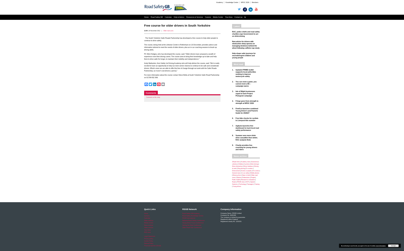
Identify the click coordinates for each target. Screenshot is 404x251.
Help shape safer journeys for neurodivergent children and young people (244, 55)
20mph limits (236, 162)
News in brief (246, 175)
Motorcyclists (237, 175)
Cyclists (246, 164)
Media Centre (218, 17)
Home (146, 17)
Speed (252, 182)
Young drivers (237, 186)
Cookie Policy (148, 241)
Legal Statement (149, 236)
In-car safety (245, 173)
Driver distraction (237, 166)
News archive (148, 225)
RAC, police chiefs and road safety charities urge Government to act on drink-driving (246, 34)
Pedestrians (246, 177)
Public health (236, 179)
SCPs (247, 182)
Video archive (148, 227)
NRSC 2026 (245, 2)
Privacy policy (148, 238)
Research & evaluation (248, 179)
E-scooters (249, 168)
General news (236, 173)
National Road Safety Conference (193, 220)
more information (381, 246)
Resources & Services (194, 17)
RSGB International (188, 218)
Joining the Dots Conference (191, 225)
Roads (234, 182)
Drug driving (241, 168)
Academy (219, 2)
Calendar (168, 17)
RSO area (147, 232)
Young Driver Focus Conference (193, 223)
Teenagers (250, 184)
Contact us (238, 17)
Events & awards (246, 171)
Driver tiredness (248, 166)
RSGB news (241, 182)
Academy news (245, 162)
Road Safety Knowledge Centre (192, 216)
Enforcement (236, 171)
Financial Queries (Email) (152, 245)
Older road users (168, 30)
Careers (208, 17)
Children (240, 164)
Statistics (235, 184)
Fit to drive (256, 171)
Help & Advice (179, 17)
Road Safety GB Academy (191, 213)
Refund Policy (148, 243)
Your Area (228, 17)
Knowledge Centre (232, 2)
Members (255, 2)
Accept (393, 246)
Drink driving (254, 164)
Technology (242, 184)
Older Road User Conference (192, 227)
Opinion (239, 177)
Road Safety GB (157, 17)
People (253, 177)
